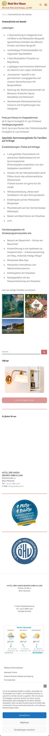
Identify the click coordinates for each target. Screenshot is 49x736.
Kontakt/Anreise (24, 611)
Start (4, 14)
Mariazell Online (10, 672)
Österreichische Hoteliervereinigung (18, 676)
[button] (45, 686)
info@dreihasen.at (16, 486)
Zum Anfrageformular (24, 400)
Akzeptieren (24, 715)
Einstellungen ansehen (24, 730)
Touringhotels (9, 680)
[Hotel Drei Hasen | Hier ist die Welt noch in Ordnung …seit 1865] (4, 3)
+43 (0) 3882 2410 (13, 483)
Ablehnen (24, 722)
